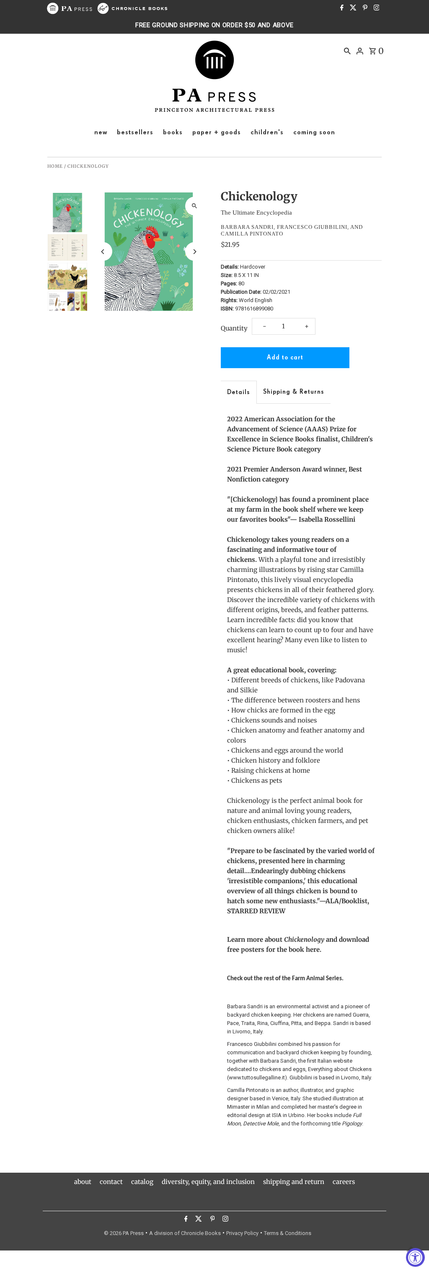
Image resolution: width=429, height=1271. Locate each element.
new (100, 132)
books (173, 132)
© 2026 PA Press (124, 1233)
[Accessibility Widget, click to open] (415, 1257)
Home (55, 166)
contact (111, 1182)
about (82, 1182)
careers (344, 1182)
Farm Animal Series (317, 979)
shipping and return (293, 1182)
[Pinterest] (364, 8)
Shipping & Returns (293, 392)
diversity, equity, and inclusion (208, 1182)
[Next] (194, 251)
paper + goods (216, 132)
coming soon (314, 132)
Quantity (234, 328)
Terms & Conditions (287, 1233)
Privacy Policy (242, 1233)
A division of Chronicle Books (185, 1233)
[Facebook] (341, 8)
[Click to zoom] (194, 206)
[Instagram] (376, 8)
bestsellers (135, 132)
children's (267, 132)
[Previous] (102, 251)
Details (238, 392)
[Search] (347, 50)
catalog (142, 1182)
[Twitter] (352, 8)
